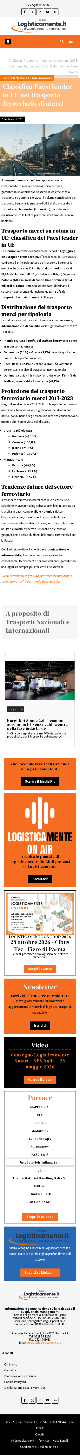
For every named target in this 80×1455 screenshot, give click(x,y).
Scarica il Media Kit (40, 782)
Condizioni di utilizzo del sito (39, 1447)
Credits (40, 1434)
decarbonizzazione (53, 549)
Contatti (10, 1370)
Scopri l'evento (40, 969)
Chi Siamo (10, 1364)
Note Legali (60, 1440)
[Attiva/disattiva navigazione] (71, 41)
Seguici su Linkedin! (39, 1273)
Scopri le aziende (40, 1217)
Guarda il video (40, 1080)
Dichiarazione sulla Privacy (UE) (24, 1387)
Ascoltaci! (40, 879)
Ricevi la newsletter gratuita (20, 575)
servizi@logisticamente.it (44, 1342)
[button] (61, 41)
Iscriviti (40, 1026)
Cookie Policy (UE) (16, 1382)
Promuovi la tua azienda (20, 1376)
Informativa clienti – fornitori (30, 1440)
